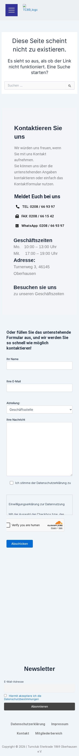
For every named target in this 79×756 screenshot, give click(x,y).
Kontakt (23, 733)
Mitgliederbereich (48, 733)
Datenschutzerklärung (28, 724)
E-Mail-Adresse (14, 681)
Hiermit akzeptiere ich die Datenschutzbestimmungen (22, 697)
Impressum (59, 724)
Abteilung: (13, 403)
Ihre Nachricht (15, 419)
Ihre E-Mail (13, 381)
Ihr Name (12, 359)
